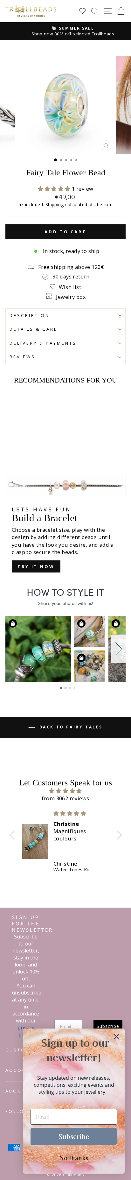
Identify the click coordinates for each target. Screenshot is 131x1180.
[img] (65, 791)
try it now (36, 566)
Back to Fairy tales (70, 727)
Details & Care (34, 329)
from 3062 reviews (65, 798)
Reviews (22, 357)
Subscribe (74, 1136)
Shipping (54, 204)
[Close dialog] (116, 1036)
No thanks (73, 1158)
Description (30, 315)
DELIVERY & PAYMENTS (43, 343)
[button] (55, 188)
